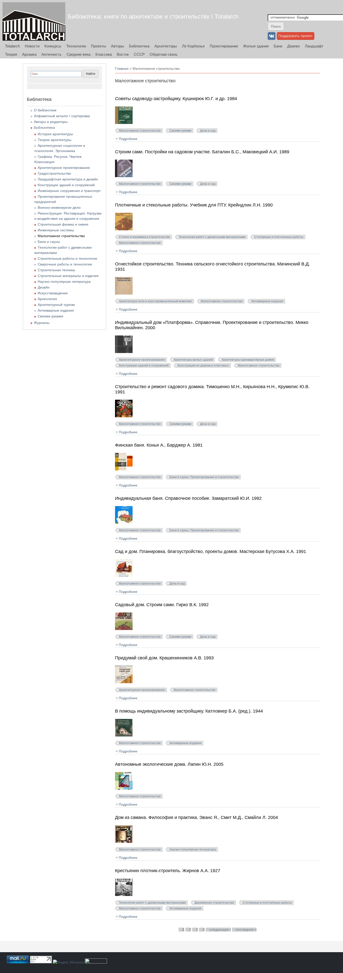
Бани (278, 46)
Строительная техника (56, 270)
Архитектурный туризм (56, 305)
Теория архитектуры (54, 140)
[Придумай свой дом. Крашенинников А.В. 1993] (124, 682)
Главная (122, 68)
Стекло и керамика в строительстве (144, 237)
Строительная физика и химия (63, 224)
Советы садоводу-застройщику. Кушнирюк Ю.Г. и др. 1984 (176, 98)
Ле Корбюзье (193, 46)
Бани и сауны (49, 242)
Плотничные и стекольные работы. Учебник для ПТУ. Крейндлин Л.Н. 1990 (194, 204)
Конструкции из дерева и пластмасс (203, 365)
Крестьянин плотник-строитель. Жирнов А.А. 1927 (167, 870)
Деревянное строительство (214, 903)
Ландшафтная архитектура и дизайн (68, 179)
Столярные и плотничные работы (278, 237)
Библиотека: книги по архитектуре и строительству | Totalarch (153, 16)
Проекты (98, 46)
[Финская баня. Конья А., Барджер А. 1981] (124, 469)
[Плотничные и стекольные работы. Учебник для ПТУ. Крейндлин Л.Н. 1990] (124, 229)
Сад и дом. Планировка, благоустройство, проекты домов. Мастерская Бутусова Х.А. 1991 (210, 551)
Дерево (293, 46)
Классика (103, 54)
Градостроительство (54, 173)
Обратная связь (164, 54)
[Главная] (34, 21)
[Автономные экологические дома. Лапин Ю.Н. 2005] (124, 788)
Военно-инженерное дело (59, 207)
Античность (51, 54)
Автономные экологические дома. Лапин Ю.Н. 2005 (169, 764)
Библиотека (139, 46)
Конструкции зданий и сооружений (144, 365)
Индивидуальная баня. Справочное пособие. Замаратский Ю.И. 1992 (188, 498)
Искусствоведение (53, 293)
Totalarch (12, 46)
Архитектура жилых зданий (193, 360)
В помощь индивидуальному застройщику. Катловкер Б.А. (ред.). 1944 (189, 711)
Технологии (76, 46)
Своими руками (180, 130)
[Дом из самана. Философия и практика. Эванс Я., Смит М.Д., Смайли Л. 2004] (124, 842)
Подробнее (128, 139)
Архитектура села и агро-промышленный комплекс (155, 301)
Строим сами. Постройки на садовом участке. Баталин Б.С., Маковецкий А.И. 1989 (202, 151)
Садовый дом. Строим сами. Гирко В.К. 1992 (162, 604)
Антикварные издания (267, 301)
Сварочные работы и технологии (65, 264)
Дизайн (43, 287)
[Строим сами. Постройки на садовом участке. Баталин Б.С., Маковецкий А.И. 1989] (124, 176)
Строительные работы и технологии (67, 258)
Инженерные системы (56, 230)
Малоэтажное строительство (140, 130)
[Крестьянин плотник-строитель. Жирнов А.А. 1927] (124, 895)
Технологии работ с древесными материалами (212, 237)
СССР (139, 54)
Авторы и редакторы (51, 122)
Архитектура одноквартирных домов (248, 360)
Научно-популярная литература (192, 849)
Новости (32, 46)
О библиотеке (45, 110)
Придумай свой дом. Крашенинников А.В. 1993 (164, 657)
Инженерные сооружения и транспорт (69, 191)
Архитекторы (165, 46)
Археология (47, 299)
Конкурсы (52, 46)
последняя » (246, 930)
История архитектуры (55, 134)
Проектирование (224, 46)
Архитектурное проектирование (142, 360)
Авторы (117, 46)
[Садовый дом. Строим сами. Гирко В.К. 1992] (124, 629)
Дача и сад (207, 130)
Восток (123, 54)
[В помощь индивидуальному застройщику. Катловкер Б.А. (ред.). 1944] (124, 735)
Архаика (29, 54)
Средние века (78, 54)
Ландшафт (314, 46)
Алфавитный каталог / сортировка (62, 116)
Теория (11, 54)
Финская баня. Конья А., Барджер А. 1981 (159, 445)
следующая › (220, 930)
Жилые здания (256, 46)
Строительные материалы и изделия (68, 276)
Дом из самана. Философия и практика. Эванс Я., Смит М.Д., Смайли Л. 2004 (196, 817)
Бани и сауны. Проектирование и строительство (204, 477)
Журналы (41, 323)
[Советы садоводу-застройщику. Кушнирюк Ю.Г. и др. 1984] (124, 123)
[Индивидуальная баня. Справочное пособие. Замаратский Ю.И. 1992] (124, 522)
